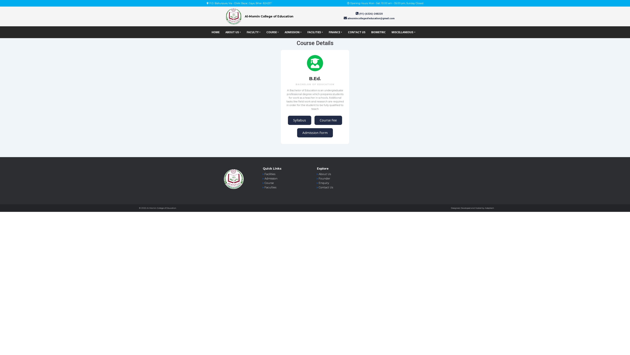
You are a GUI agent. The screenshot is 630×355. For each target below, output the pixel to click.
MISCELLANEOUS (402, 32)
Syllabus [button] (299, 120)
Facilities (269, 174)
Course (269, 183)
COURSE (271, 32)
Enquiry (324, 183)
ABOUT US (232, 32)
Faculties (270, 187)
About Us (325, 174)
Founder (324, 178)
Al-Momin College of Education (269, 16)
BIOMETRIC (378, 32)
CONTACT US (356, 32)
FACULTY (253, 32)
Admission (270, 178)
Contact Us (326, 187)
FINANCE (334, 32)
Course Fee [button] (328, 120)
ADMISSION (292, 32)
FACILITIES (314, 32)
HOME (216, 32)
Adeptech (489, 208)
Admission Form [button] (315, 132)
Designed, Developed (461, 208)
